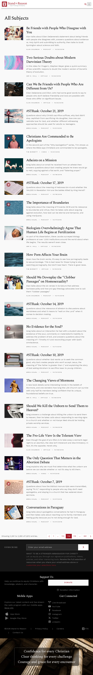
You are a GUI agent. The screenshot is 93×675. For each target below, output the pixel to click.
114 (69, 536)
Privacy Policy (41, 629)
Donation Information (70, 590)
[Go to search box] (85, 4)
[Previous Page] (49, 536)
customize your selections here (41, 565)
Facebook (56, 610)
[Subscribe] (83, 547)
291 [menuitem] (85, 536)
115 (75, 536)
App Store (15, 614)
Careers (60, 629)
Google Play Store (18, 618)
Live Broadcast (59, 602)
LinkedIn (56, 622)
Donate (68, 582)
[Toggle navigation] (89, 4)
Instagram (57, 614)
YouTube (56, 606)
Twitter (55, 618)
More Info (8, 608)
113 (64, 536)
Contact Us (18, 632)
